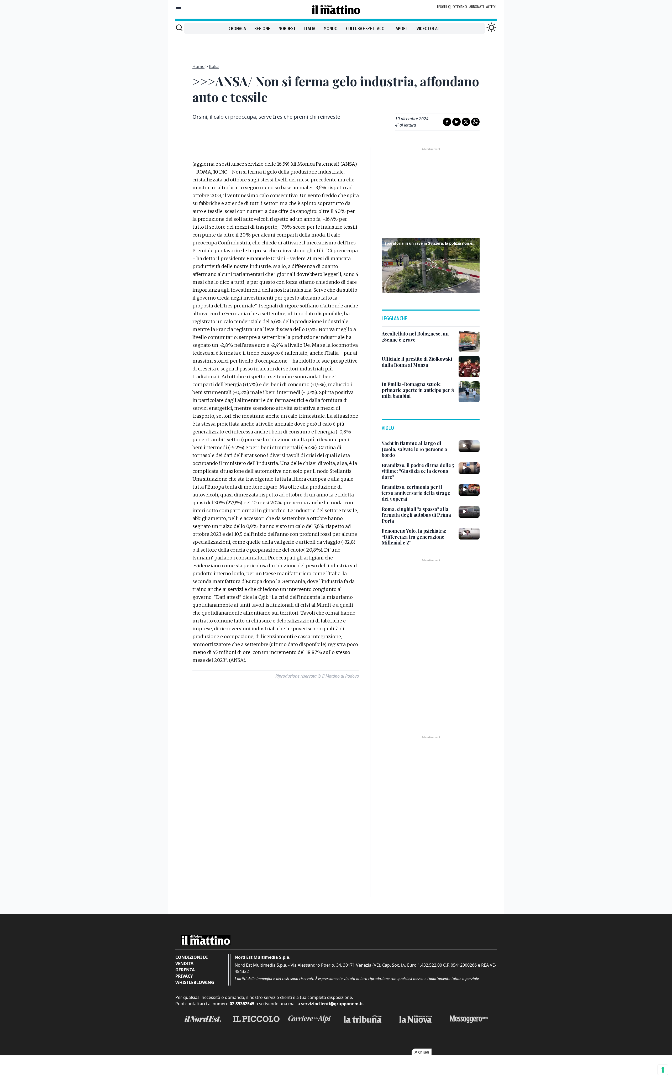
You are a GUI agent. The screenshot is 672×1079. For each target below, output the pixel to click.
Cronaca (237, 28)
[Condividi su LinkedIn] (456, 122)
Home (198, 66)
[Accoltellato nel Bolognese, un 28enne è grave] (469, 341)
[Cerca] (179, 28)
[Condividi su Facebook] (447, 122)
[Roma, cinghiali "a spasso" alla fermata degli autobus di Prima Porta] (469, 512)
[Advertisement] (336, 45)
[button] (431, 265)
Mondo (331, 28)
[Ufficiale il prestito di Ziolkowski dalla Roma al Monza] (469, 366)
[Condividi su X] (466, 122)
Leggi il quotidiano (452, 7)
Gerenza (185, 970)
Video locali (428, 28)
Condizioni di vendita (191, 960)
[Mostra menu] (178, 7)
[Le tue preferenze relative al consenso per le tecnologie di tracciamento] (663, 1070)
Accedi (491, 7)
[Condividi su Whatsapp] (475, 122)
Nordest (287, 28)
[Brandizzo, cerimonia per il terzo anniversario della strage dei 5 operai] (469, 490)
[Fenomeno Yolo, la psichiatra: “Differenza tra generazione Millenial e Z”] (469, 534)
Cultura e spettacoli (366, 28)
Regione (262, 28)
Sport (402, 28)
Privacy (184, 976)
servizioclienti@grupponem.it (332, 1004)
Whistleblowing (194, 982)
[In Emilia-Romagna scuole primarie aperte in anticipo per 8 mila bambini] (469, 391)
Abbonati (476, 7)
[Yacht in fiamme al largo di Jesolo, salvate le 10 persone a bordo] (469, 446)
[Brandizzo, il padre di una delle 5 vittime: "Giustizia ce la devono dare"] (469, 468)
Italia (309, 28)
